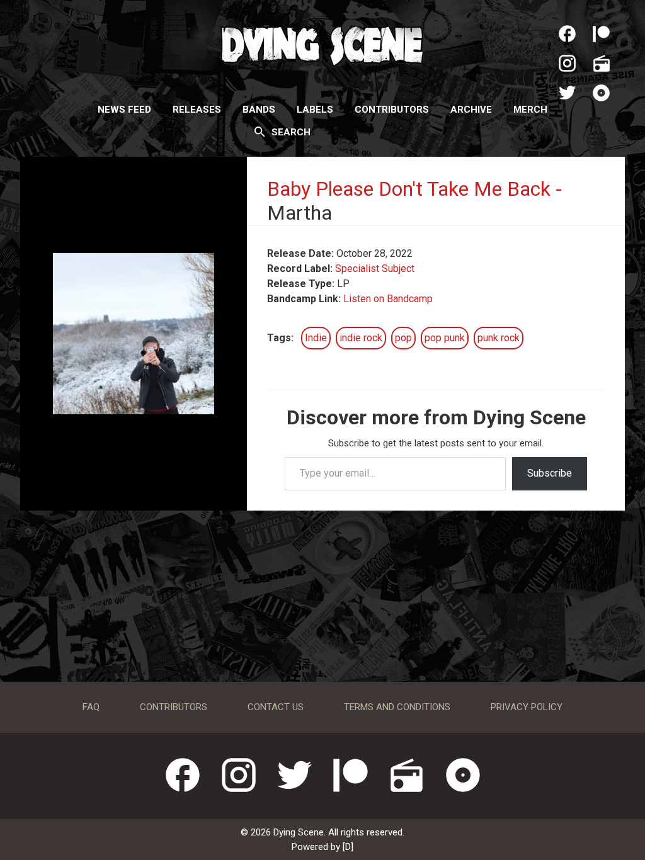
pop (403, 338)
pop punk (445, 338)
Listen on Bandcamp (388, 299)
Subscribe (549, 473)
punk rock (498, 338)
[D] (348, 846)
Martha (299, 213)
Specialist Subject (374, 268)
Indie (316, 338)
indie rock (361, 338)
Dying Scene (322, 44)
